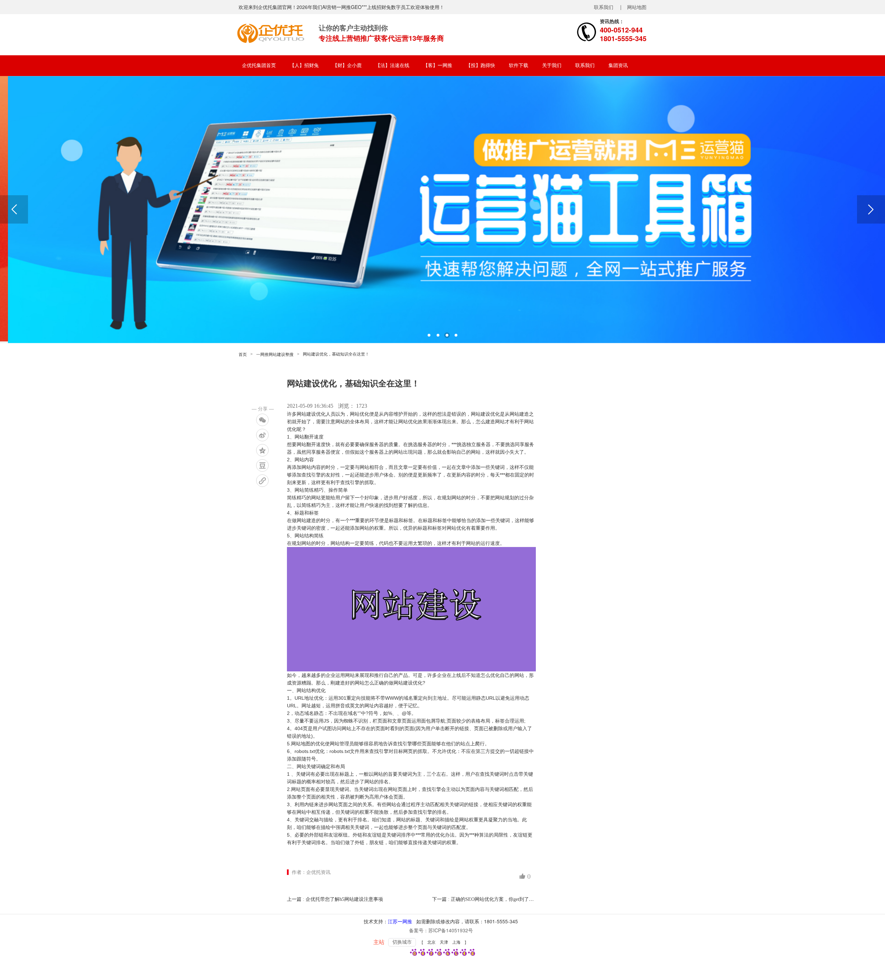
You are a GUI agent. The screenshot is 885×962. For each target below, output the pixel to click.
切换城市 (402, 942)
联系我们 (603, 6)
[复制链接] (262, 480)
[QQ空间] (262, 450)
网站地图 (636, 6)
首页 (243, 354)
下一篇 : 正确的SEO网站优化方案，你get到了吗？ (485, 899)
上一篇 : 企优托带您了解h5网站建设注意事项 (335, 899)
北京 (431, 942)
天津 (444, 942)
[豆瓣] (262, 465)
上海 (456, 942)
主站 (378, 942)
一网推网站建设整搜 (275, 354)
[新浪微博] (262, 435)
